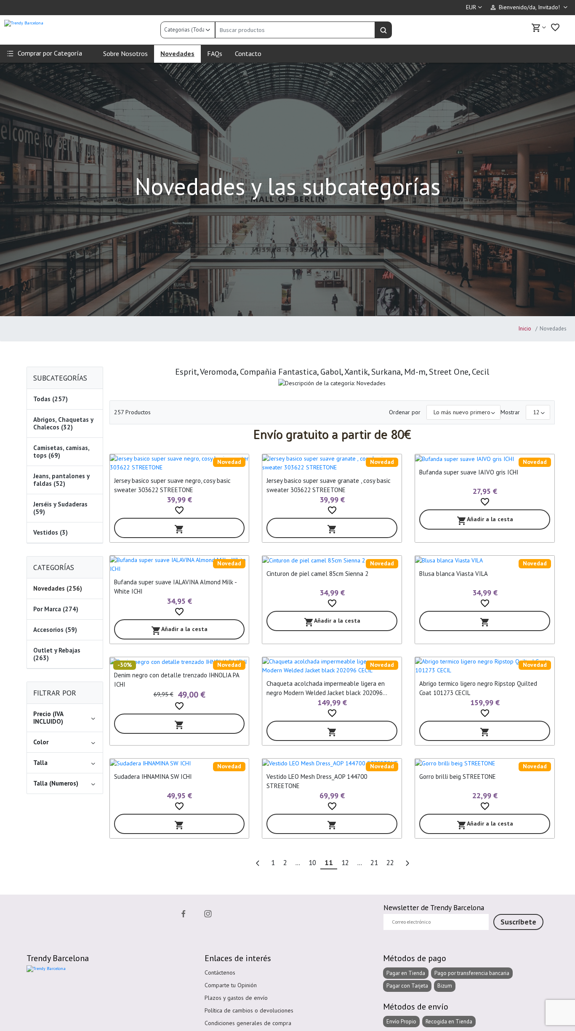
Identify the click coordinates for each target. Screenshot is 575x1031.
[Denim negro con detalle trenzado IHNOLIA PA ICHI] (179, 661)
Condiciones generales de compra (248, 1023)
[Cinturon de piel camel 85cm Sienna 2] (332, 560)
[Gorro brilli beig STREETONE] (484, 763)
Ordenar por (405, 412)
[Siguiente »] (407, 863)
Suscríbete (518, 922)
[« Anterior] (257, 863)
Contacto (248, 53)
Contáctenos (220, 972)
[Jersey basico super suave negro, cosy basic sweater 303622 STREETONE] (179, 463)
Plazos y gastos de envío (236, 998)
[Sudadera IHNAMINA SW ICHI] (179, 763)
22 (390, 862)
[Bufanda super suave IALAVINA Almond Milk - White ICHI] (179, 564)
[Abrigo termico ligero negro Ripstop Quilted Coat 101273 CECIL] (484, 666)
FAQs (214, 53)
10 (312, 862)
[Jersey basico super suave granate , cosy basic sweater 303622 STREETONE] (332, 463)
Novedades (177, 53)
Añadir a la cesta (485, 520)
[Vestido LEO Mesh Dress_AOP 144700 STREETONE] (332, 763)
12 (345, 862)
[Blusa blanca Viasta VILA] (484, 560)
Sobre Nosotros (125, 53)
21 (374, 862)
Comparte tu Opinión (231, 985)
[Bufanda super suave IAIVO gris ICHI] (484, 459)
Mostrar (510, 412)
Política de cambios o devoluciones (249, 1010)
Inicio (525, 328)
